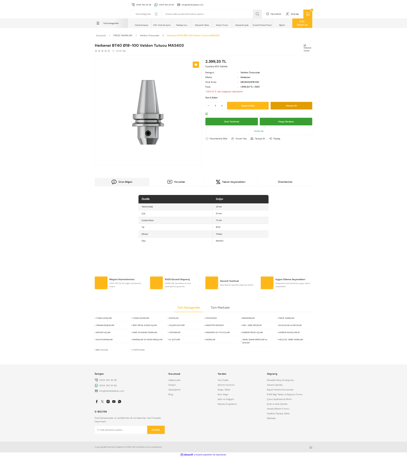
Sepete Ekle (248, 105)
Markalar (271, 418)
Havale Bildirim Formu (278, 408)
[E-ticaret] (203, 454)
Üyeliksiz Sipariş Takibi (278, 413)
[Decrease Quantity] (207, 105)
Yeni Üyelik (223, 380)
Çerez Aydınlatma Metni (279, 399)
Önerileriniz (285, 182)
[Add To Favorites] (196, 64)
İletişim (172, 384)
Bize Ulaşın (223, 394)
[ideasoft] (186, 454)
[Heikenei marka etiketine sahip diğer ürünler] (307, 47)
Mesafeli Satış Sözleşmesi (280, 380)
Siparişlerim (175, 389)
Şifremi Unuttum (226, 384)
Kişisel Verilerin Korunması (280, 389)
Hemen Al (291, 105)
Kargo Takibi (224, 389)
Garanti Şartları (275, 384)
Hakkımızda (174, 380)
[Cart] (307, 14)
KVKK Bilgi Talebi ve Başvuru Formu (285, 394)
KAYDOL (156, 429)
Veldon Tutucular (250, 72)
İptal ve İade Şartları (277, 403)
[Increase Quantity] (223, 105)
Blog (171, 394)
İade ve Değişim (226, 399)
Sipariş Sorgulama (227, 403)
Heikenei (245, 77)
